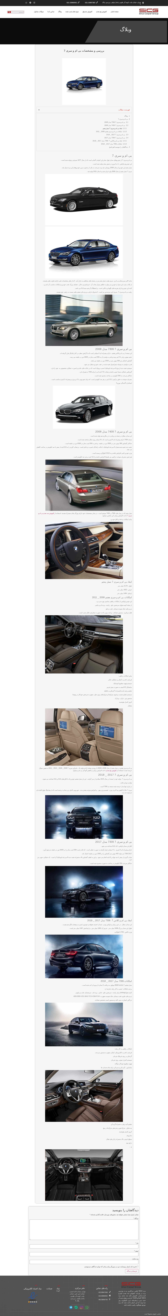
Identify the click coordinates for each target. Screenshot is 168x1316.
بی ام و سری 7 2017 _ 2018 (115, 134)
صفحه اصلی (115, 11)
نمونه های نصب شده (72, 11)
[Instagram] (34, 2)
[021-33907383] (97, 2)
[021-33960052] (78, 2)
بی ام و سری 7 (123, 119)
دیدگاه (136, 1218)
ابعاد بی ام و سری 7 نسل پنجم (112, 128)
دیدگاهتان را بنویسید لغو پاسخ (118, 147)
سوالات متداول (39, 11)
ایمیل (136, 1251)
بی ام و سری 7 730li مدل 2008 (114, 122)
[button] (39, 110)
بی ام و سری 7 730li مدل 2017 (114, 138)
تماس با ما (51, 11)
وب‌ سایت (135, 1259)
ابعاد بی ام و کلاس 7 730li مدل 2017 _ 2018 (107, 141)
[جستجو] (9, 12)
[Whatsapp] (26, 2)
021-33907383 (90, 3)
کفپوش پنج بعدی (101, 11)
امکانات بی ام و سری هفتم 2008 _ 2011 (109, 131)
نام (137, 1243)
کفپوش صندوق (87, 11)
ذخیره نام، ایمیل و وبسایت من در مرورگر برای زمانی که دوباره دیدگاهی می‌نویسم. (110, 1266)
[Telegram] (30, 2)
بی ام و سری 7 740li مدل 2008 (114, 125)
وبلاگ (60, 11)
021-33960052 (72, 3)
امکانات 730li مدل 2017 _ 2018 (111, 144)
